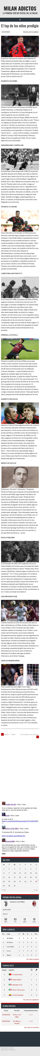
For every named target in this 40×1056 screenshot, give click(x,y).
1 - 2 (30, 1015)
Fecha (6, 1010)
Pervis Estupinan (17, 995)
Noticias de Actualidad (30, 32)
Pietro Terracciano (18, 990)
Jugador (11, 970)
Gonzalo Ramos (17, 974)
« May (4, 890)
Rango (4, 970)
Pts (36, 934)
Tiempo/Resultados (31, 1010)
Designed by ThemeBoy (8, 1049)
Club (8, 934)
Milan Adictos (20, 8)
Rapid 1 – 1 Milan (8, 734)
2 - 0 (30, 1021)
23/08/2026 (6, 1015)
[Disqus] (20, 769)
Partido (17, 1010)
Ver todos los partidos (31, 1027)
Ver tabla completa (32, 959)
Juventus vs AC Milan (17, 902)
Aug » (36, 890)
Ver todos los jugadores (31, 999)
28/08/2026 (6, 1021)
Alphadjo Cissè (17, 985)
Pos (3, 934)
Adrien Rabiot (16, 980)
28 (36, 881)
